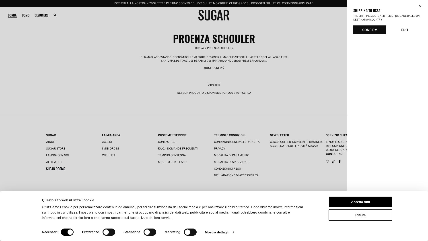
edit (404, 30)
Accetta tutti (360, 202)
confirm (369, 30)
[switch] (109, 232)
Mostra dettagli (217, 232)
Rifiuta (360, 215)
